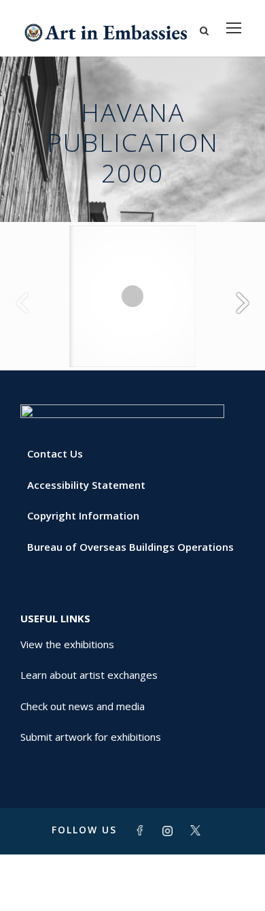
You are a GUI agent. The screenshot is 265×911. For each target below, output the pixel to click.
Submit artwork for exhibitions (90, 737)
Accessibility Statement (86, 485)
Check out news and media (82, 706)
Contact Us (55, 453)
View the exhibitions (67, 644)
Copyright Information (83, 515)
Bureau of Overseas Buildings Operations (130, 547)
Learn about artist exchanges (89, 675)
